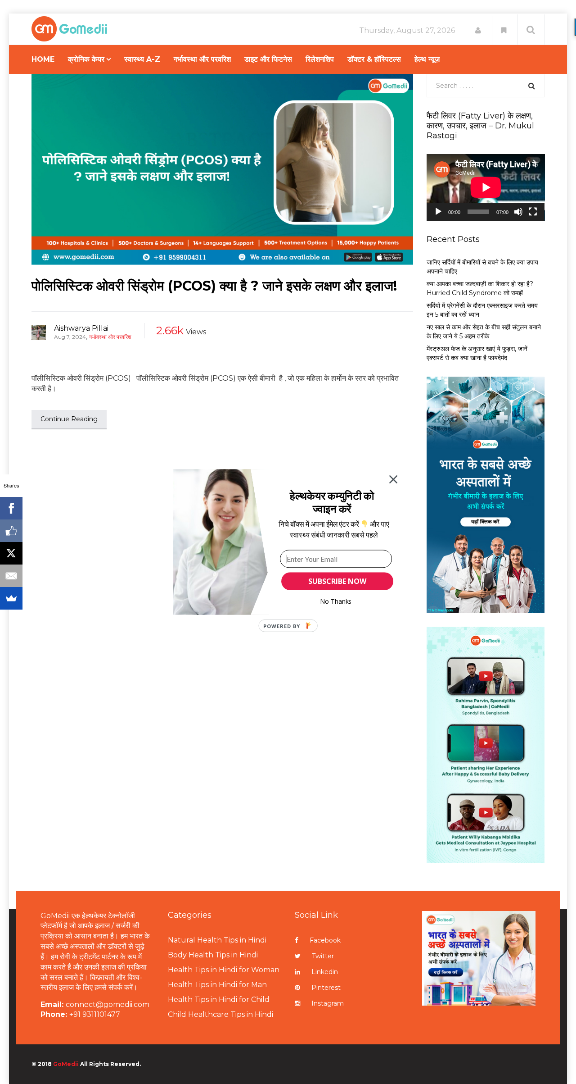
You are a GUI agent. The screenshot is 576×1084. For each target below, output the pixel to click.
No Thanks (336, 601)
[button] (331, 502)
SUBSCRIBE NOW (337, 581)
